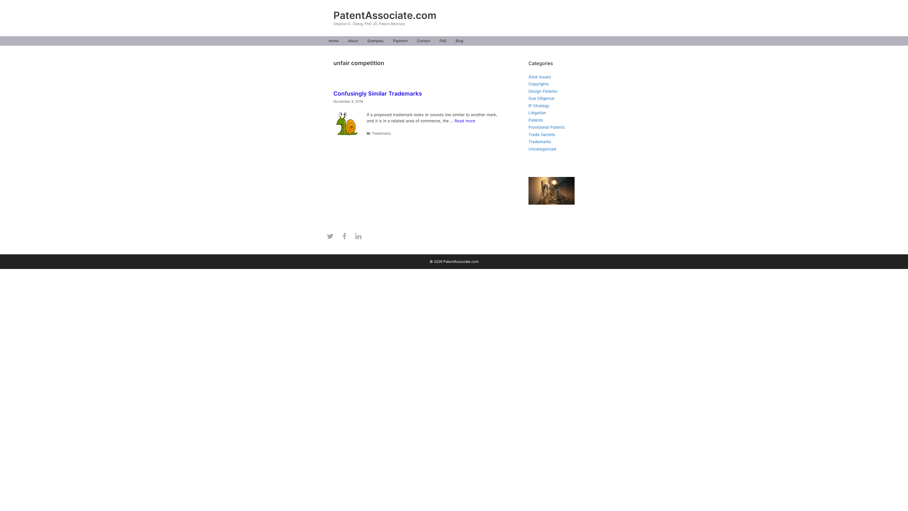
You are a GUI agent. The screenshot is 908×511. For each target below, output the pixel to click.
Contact (423, 41)
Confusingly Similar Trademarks (377, 93)
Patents (535, 120)
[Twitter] (330, 236)
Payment (400, 41)
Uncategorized (542, 149)
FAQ (443, 41)
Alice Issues (539, 77)
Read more (464, 121)
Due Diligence (541, 98)
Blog (459, 41)
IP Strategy (538, 105)
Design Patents (542, 91)
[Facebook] (344, 236)
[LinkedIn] (358, 236)
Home (334, 41)
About (353, 41)
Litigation (537, 112)
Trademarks (381, 133)
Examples (375, 41)
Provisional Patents (546, 127)
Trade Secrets (541, 134)
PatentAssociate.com (385, 15)
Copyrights (538, 84)
